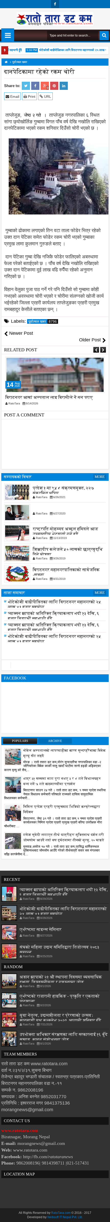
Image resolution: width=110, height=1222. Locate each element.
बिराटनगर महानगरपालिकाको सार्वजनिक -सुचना (66, 572)
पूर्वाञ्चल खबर (42, 321)
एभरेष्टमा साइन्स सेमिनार (41, 929)
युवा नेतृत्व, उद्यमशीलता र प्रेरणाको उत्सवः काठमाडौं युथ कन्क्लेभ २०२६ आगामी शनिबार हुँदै (60, 1018)
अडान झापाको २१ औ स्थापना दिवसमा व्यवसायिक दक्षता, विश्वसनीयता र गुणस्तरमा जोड (61, 980)
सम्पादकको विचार (18, 477)
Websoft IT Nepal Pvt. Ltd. (65, 1217)
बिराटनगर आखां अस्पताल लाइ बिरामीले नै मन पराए (49, 397)
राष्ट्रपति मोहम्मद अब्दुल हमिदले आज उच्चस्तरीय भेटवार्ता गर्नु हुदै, (65, 531)
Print (31, 96)
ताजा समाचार (14, 593)
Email (14, 96)
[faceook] (55, 665)
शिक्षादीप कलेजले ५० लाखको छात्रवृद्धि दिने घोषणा (68, 552)
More (100, 477)
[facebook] (55, 4)
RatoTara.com (61, 1213)
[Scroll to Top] (102, 1214)
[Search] (104, 35)
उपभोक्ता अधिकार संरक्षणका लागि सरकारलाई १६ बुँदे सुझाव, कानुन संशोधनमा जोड (64, 1037)
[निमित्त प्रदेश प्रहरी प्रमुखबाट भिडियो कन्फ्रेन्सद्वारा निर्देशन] (13, 813)
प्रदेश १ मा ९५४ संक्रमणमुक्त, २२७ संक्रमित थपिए (63, 490)
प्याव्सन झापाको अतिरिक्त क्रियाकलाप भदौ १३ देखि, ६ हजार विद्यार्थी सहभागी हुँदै (64, 892)
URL (47, 96)
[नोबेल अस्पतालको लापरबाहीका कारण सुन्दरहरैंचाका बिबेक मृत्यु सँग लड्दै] (13, 756)
